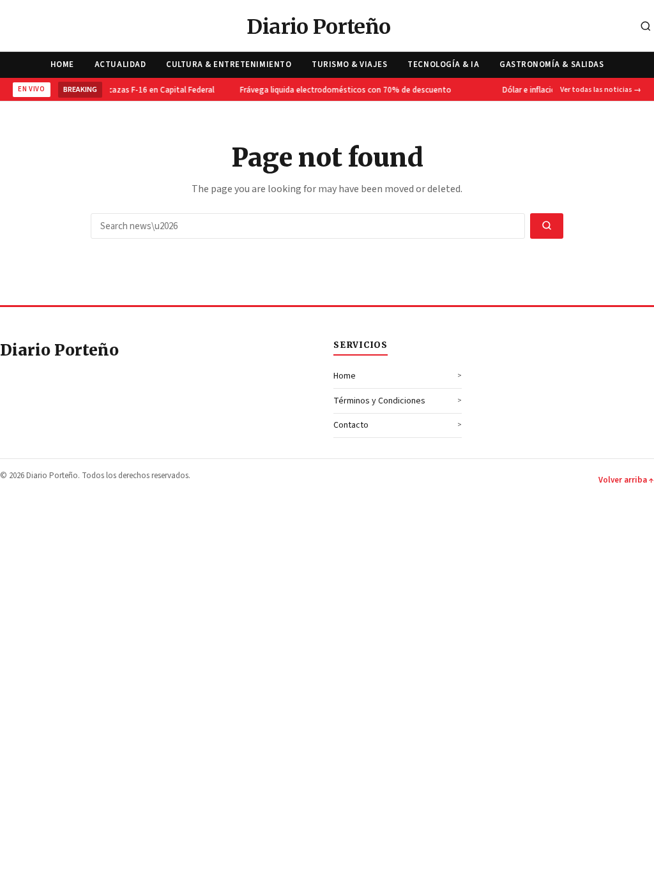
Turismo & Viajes (349, 64)
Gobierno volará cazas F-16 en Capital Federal (130, 90)
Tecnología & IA (443, 64)
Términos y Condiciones (379, 401)
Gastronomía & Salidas (551, 64)
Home (62, 64)
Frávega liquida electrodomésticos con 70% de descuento (344, 90)
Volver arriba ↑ (626, 480)
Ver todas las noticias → (600, 89)
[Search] (645, 27)
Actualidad (120, 64)
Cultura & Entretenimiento (228, 64)
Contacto (351, 425)
